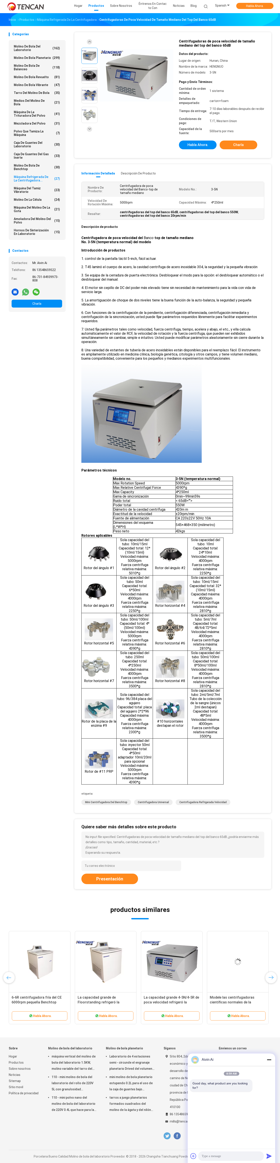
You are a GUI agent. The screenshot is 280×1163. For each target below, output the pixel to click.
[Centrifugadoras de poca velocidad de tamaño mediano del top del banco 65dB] (136, 76)
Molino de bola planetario (37, 58)
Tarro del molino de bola (37, 93)
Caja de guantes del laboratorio (37, 144)
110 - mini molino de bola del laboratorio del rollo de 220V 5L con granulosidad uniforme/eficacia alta (72, 1083)
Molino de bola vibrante (37, 85)
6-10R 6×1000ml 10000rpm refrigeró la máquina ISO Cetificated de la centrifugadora (235, 1002)
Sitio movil (16, 1087)
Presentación (109, 878)
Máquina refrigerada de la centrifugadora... (37, 178)
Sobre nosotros (20, 1068)
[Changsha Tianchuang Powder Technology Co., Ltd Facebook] (177, 1136)
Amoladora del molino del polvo (37, 220)
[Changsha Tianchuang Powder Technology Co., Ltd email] (15, 291)
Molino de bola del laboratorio (37, 48)
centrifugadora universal (153, 802)
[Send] (269, 1156)
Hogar (13, 1056)
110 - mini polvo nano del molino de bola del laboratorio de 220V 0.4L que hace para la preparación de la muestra (73, 1104)
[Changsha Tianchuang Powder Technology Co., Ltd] (26, 6)
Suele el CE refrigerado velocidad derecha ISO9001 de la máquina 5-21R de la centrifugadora (39, 1002)
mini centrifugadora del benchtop (106, 802)
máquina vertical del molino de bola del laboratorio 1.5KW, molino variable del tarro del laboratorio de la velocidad (74, 1063)
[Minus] (269, 1059)
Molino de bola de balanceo (37, 67)
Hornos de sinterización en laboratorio (37, 232)
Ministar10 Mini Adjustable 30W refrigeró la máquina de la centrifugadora (103, 1002)
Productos (16, 1062)
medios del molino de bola (37, 102)
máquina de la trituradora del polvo (37, 113)
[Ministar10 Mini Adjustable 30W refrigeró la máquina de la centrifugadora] (105, 961)
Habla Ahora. (255, 6)
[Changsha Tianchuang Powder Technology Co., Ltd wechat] (36, 291)
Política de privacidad (23, 1093)
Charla (36, 303)
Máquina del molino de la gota (37, 209)
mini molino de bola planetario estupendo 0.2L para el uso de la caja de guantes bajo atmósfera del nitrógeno (131, 1083)
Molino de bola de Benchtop (37, 167)
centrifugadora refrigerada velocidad (203, 802)
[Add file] (193, 1156)
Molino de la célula (37, 199)
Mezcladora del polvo (37, 123)
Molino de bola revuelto (37, 77)
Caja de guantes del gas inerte (37, 155)
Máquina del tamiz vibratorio (37, 190)
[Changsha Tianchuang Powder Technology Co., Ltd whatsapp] (25, 291)
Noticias (14, 1075)
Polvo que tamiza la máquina (37, 133)
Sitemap (15, 1081)
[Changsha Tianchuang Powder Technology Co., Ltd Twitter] (167, 1136)
